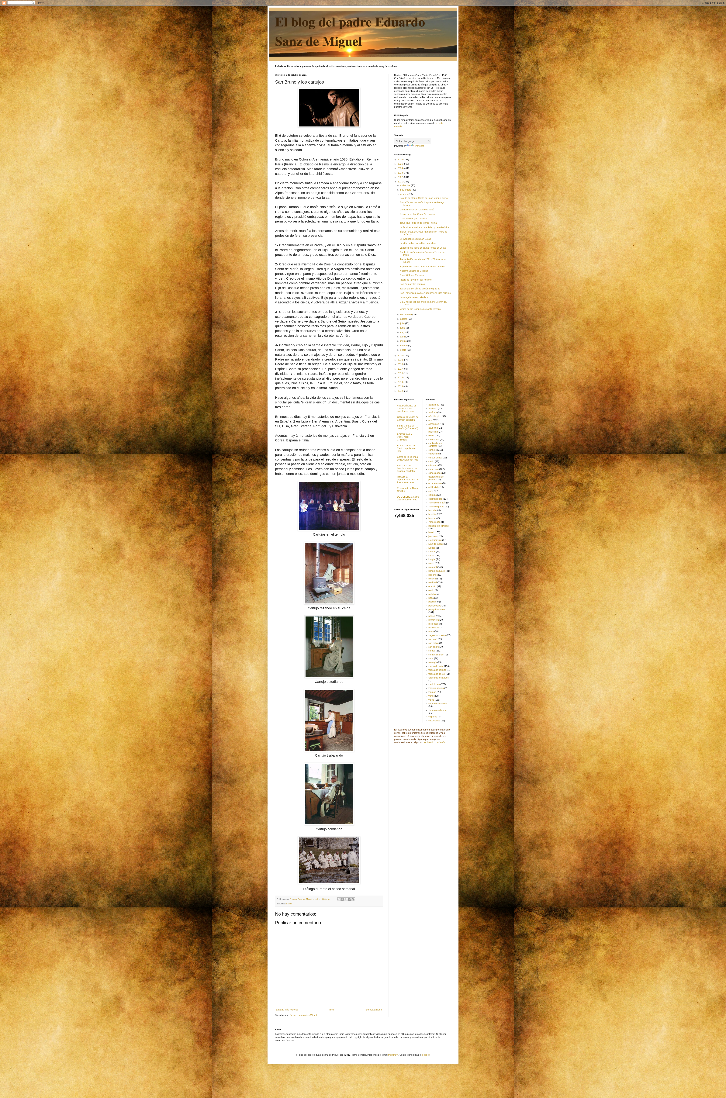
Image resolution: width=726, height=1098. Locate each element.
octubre (404, 194)
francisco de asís (437, 502)
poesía (431, 616)
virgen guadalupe (437, 710)
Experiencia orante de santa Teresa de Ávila (422, 266)
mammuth (393, 1055)
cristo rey (433, 465)
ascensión (433, 424)
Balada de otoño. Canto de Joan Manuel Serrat (424, 198)
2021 (400, 181)
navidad (432, 582)
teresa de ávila (436, 666)
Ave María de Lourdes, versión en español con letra (407, 468)
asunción (433, 427)
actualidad (433, 404)
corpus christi (435, 457)
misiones (433, 575)
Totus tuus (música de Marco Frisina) (418, 223)
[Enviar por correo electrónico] (339, 899)
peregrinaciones (436, 609)
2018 (400, 364)
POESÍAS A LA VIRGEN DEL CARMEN (404, 437)
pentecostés (434, 605)
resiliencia (433, 627)
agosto (404, 319)
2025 (400, 164)
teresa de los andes (438, 677)
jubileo (431, 548)
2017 (400, 369)
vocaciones (434, 720)
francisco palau (436, 506)
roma (431, 631)
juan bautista (435, 540)
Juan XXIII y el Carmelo (412, 275)
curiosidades (435, 473)
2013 (400, 386)
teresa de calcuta (437, 670)
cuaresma (433, 469)
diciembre (405, 185)
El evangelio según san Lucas (415, 239)
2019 (400, 360)
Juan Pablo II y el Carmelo (413, 218)
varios (431, 696)
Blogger (425, 1055)
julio (402, 323)
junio (403, 327)
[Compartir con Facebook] (349, 899)
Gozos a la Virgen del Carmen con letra (408, 418)
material (432, 567)
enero (403, 350)
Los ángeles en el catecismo (414, 297)
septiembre (406, 314)
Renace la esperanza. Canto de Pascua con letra (408, 480)
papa (431, 598)
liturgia (431, 559)
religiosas (433, 624)
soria (431, 658)
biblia (431, 435)
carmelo (432, 450)
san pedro (433, 647)
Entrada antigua (373, 1009)
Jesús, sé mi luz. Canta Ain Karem (417, 214)
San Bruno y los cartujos (412, 284)
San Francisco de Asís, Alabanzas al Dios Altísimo (425, 293)
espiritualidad (435, 499)
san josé (432, 639)
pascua (432, 601)
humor (431, 518)
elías (430, 491)
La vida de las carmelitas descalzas (418, 243)
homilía (432, 514)
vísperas (432, 716)
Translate (419, 146)
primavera (433, 620)
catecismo (433, 453)
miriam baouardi (436, 571)
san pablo (433, 643)
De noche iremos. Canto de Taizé (417, 209)
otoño (431, 590)
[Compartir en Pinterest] (353, 899)
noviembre (406, 189)
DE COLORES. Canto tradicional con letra (408, 498)
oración (432, 586)
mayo (403, 332)
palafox (432, 594)
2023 (400, 172)
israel (431, 532)
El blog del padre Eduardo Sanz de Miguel (350, 31)
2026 (400, 159)
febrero (404, 345)
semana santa (435, 654)
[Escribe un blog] (342, 899)
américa (432, 412)
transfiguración (436, 688)
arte (430, 420)
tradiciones (434, 684)
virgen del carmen (437, 703)
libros (431, 555)
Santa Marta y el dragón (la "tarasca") (407, 427)
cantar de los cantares (435, 444)
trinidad (432, 692)
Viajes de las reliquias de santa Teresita (420, 309)
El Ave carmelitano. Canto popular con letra (407, 448)
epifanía (432, 495)
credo (431, 461)
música (432, 578)
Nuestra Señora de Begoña (414, 271)
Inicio (331, 1009)
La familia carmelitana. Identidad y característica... (425, 227)
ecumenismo (435, 483)
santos (289, 904)
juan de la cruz (436, 544)
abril (402, 336)
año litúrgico (434, 416)
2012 (400, 391)
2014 (400, 382)
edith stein (433, 487)
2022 (400, 177)
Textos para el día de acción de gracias (420, 288)
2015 (400, 377)
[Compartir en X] (346, 899)
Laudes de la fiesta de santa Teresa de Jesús (423, 248)
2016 (400, 373)
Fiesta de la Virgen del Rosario (416, 279)
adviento (432, 408)
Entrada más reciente (287, 1009)
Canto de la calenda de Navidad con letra (407, 458)
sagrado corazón (437, 635)
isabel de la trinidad (438, 526)
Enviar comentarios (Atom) (303, 1015)
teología (432, 662)
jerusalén (433, 536)
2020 (400, 355)
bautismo (433, 431)
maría (431, 563)
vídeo (431, 700)
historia (432, 510)
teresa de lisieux (436, 674)
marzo (403, 341)
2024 (400, 168)
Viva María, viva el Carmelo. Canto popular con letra (406, 408)
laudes (431, 551)
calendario (433, 439)
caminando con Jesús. (434, 742)
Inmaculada (434, 522)
